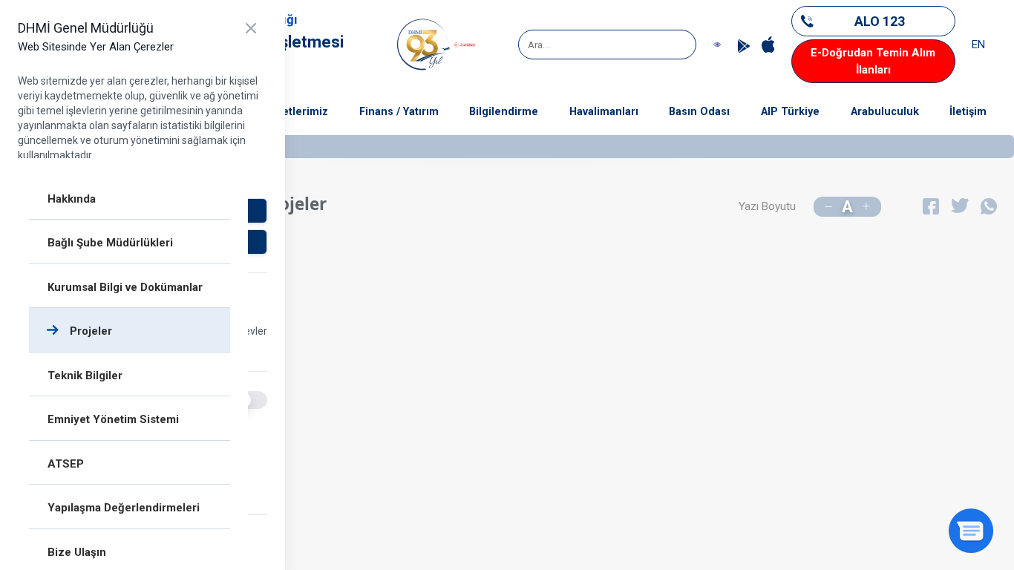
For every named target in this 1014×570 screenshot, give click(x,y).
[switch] (251, 400)
